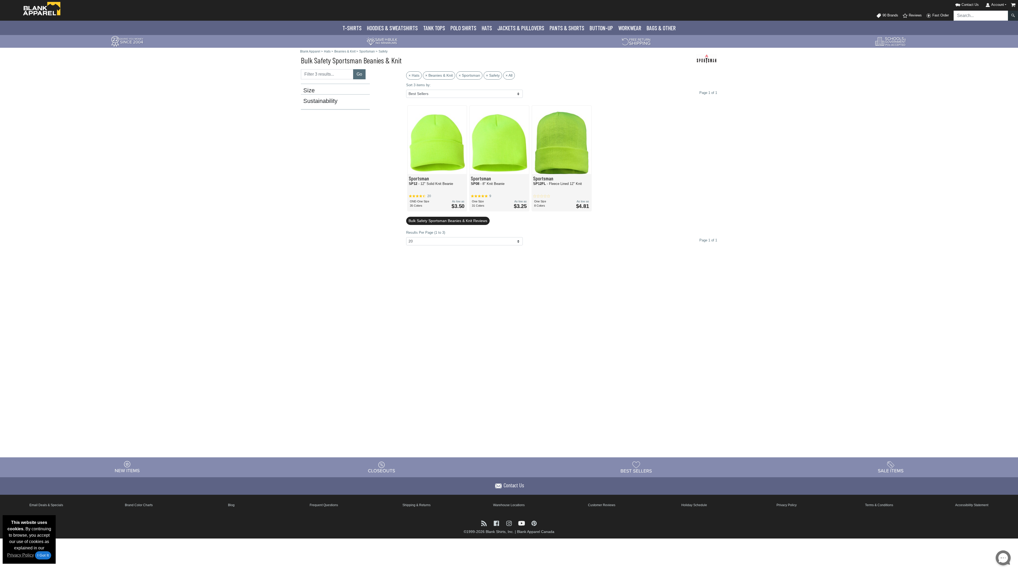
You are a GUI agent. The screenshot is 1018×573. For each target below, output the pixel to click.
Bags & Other (661, 27)
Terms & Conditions (879, 505)
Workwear (629, 27)
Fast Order (940, 15)
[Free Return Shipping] (636, 41)
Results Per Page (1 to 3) (425, 233)
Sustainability (320, 101)
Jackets (520, 27)
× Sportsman (469, 75)
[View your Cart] (1013, 5)
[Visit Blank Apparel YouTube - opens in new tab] (522, 522)
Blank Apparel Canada (535, 531)
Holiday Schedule (694, 505)
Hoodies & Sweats (392, 27)
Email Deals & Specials (46, 505)
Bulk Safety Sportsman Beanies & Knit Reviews (448, 221)
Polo (463, 27)
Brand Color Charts (139, 505)
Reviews (915, 15)
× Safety (493, 75)
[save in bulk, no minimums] (381, 41)
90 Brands (889, 15)
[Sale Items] (891, 467)
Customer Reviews (601, 505)
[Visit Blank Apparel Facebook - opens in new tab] (497, 522)
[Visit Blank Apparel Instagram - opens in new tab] (509, 522)
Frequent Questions (324, 505)
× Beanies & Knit (439, 75)
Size (309, 90)
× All (509, 75)
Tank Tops (434, 27)
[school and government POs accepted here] (891, 41)
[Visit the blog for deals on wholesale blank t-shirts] (484, 522)
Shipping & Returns (416, 505)
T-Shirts (352, 27)
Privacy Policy (20, 555)
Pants (567, 27)
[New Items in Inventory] (127, 467)
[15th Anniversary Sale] (127, 41)
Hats (487, 27)
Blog (231, 505)
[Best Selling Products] (636, 467)
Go (359, 74)
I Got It (43, 555)
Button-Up (601, 27)
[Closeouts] (382, 467)
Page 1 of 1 (708, 240)
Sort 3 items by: (418, 85)
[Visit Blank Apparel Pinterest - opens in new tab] (534, 522)
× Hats (414, 75)
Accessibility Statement (971, 505)
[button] (960, 4)
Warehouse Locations (509, 505)
